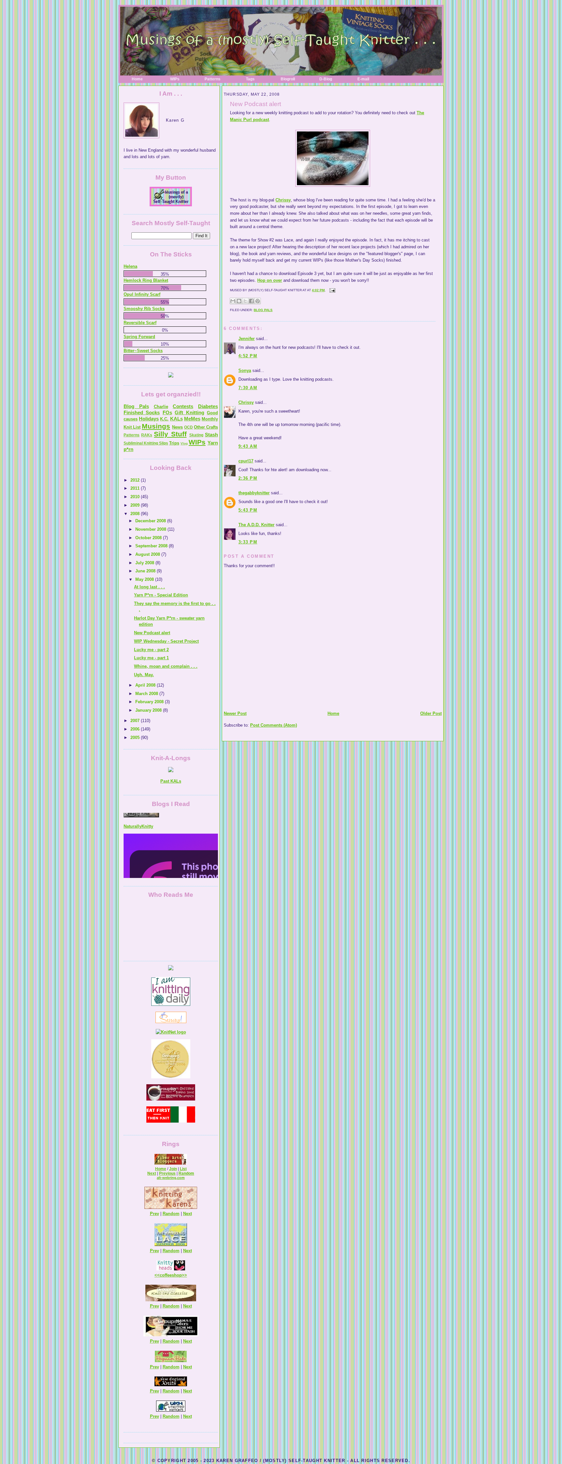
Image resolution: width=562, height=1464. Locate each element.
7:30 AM (247, 387)
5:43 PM (247, 510)
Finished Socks (142, 412)
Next (151, 1173)
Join (173, 1169)
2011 (135, 488)
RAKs (146, 435)
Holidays (149, 418)
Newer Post (235, 713)
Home (137, 79)
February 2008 (150, 701)
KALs (176, 418)
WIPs (175, 79)
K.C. (164, 419)
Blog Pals (263, 310)
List (183, 1169)
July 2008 (145, 562)
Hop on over (269, 280)
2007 (135, 720)
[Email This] (233, 301)
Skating (196, 435)
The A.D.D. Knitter (256, 524)
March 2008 (147, 693)
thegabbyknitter (254, 492)
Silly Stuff (170, 434)
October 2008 (149, 537)
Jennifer (246, 338)
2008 (135, 513)
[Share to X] (245, 301)
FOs (167, 412)
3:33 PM (247, 542)
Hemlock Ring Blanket (146, 280)
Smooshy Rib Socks (144, 308)
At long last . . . (149, 586)
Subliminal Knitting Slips (146, 443)
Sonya (244, 370)
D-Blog (325, 79)
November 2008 (151, 529)
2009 (135, 505)
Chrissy (283, 200)
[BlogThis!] (239, 301)
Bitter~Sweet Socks (143, 350)
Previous (167, 1173)
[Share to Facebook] (251, 301)
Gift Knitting (189, 412)
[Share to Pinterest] (257, 301)
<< (157, 1275)
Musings (156, 426)
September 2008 (152, 545)
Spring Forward (139, 336)
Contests (183, 406)
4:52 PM (247, 355)
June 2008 (146, 570)
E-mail (363, 79)
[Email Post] (332, 290)
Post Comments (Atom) (273, 725)
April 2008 (146, 685)
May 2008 (145, 579)
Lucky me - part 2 (151, 649)
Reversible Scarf (140, 322)
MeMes (192, 418)
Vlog (184, 443)
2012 (135, 480)
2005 (135, 737)
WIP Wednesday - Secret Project (166, 641)
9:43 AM (247, 446)
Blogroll (288, 79)
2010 (135, 496)
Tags (250, 79)
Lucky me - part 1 (151, 657)
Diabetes (208, 406)
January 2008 (149, 710)
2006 (135, 729)
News (177, 427)
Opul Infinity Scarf (142, 294)
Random (186, 1173)
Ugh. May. (144, 674)
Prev (154, 1213)
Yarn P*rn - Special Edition (161, 595)
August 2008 (148, 554)
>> (184, 1275)
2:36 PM (247, 478)
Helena (130, 266)
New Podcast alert (255, 104)
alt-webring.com (171, 1178)
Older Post (431, 713)
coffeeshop (171, 1275)
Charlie (161, 406)
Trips (174, 443)
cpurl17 (245, 460)
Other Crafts (206, 427)
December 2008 (151, 520)
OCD (188, 427)
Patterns (213, 79)
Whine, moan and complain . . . (165, 666)
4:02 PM (318, 290)
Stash (211, 434)
